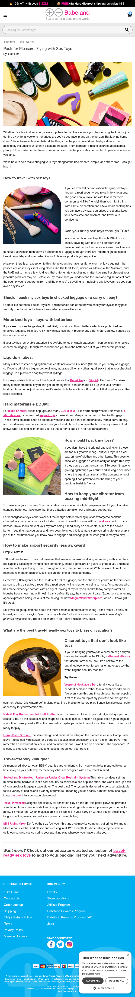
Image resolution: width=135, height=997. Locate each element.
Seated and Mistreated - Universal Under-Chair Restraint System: (47, 777)
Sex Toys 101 (27, 41)
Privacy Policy (13, 930)
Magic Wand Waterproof (86, 598)
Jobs (50, 923)
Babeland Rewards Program (66, 911)
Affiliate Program (58, 904)
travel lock (103, 521)
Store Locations (58, 898)
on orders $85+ (91, 3)
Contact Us (12, 898)
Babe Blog (9, 41)
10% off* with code (28, 3)
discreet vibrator (119, 656)
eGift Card (11, 892)
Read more (94, 974)
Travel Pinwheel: (14, 803)
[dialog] (105, 972)
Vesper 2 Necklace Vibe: (81, 684)
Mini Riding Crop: (14, 823)
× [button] (127, 955)
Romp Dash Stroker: (17, 735)
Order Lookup (13, 904)
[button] (5, 15)
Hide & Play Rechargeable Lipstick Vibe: (29, 714)
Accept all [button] (93, 980)
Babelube (76, 380)
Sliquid (93, 380)
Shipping (10, 911)
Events (52, 892)
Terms (8, 923)
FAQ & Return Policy (18, 917)
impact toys (47, 415)
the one (16, 795)
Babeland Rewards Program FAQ (69, 917)
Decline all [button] (116, 980)
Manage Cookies (15, 936)
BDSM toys (68, 411)
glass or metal (17, 411)
